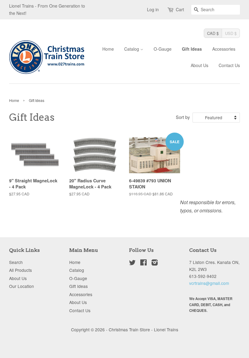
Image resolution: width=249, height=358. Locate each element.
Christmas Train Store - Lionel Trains (143, 329)
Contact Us (229, 65)
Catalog (132, 49)
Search (16, 262)
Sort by (183, 117)
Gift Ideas (192, 49)
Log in (153, 9)
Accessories (223, 49)
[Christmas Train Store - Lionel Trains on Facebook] (143, 263)
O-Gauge (163, 49)
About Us (199, 65)
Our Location (21, 286)
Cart (180, 9)
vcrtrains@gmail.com (209, 283)
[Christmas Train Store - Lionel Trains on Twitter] (132, 263)
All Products (20, 270)
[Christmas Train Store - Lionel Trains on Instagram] (154, 263)
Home (108, 49)
